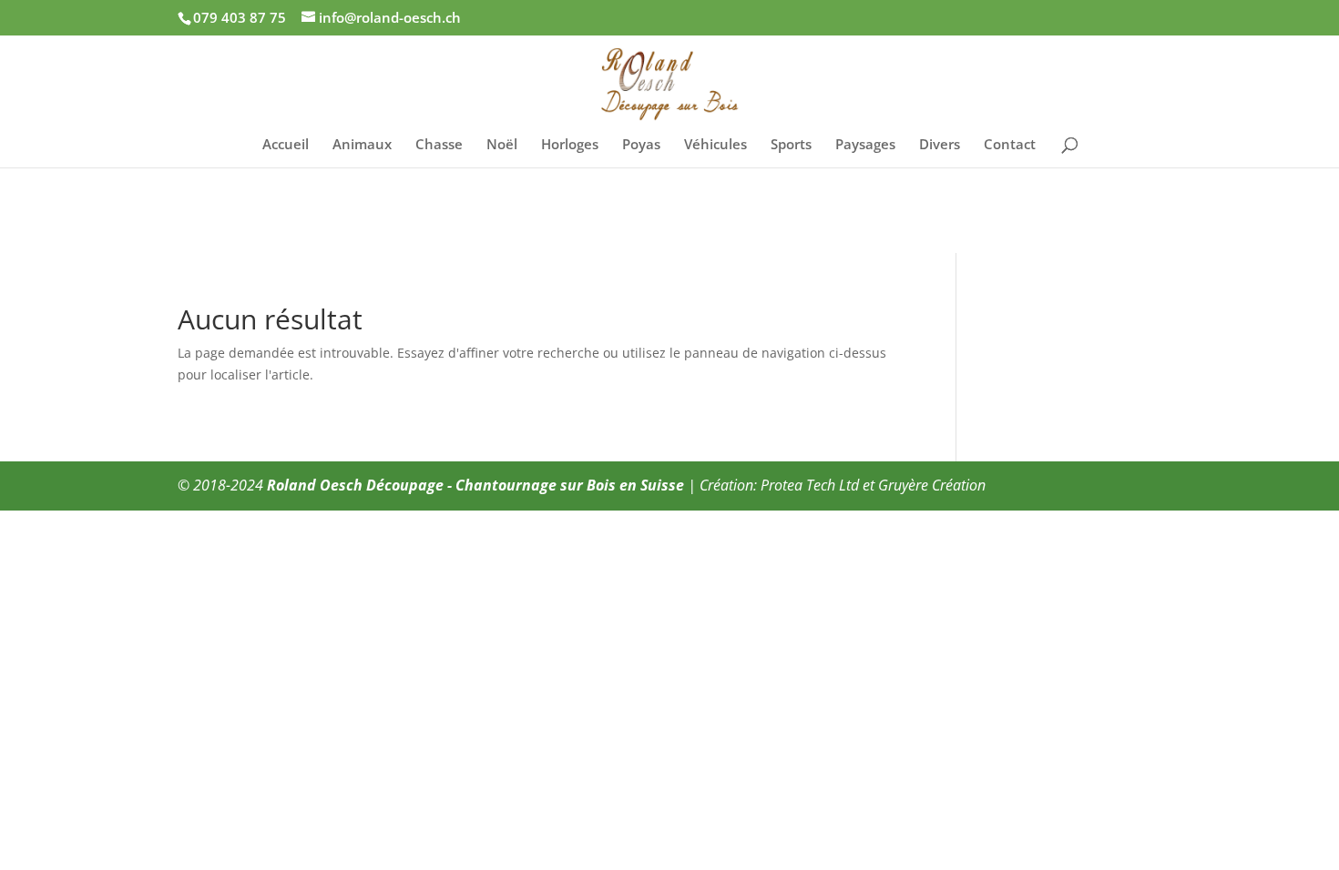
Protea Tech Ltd (810, 485)
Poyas (641, 145)
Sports (791, 145)
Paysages (865, 145)
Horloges (569, 145)
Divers (939, 145)
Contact (1010, 145)
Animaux (362, 145)
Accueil (285, 145)
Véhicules (715, 145)
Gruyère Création (932, 485)
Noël (501, 145)
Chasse (439, 145)
